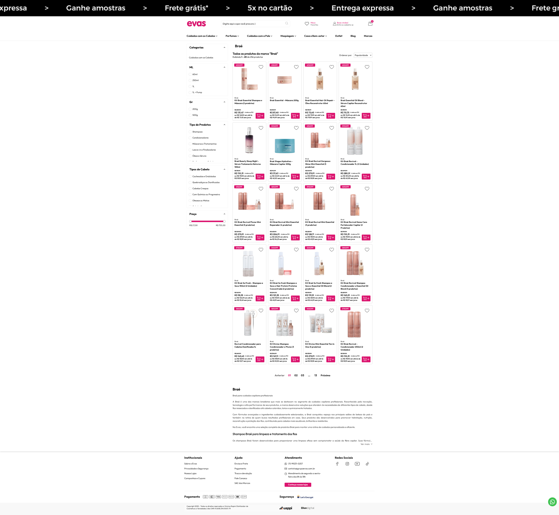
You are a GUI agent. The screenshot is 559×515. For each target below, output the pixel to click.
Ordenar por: (345, 55)
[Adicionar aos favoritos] (261, 67)
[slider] (190, 221)
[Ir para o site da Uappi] (286, 508)
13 (315, 375)
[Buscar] (287, 23)
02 (296, 375)
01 (289, 375)
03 (302, 375)
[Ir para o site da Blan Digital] (308, 508)
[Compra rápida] (260, 116)
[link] (201, 36)
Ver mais (365, 444)
